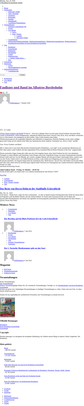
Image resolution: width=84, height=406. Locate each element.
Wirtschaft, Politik (14, 12)
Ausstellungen (12, 40)
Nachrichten (8, 10)
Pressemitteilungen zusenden (17, 67)
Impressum (7, 64)
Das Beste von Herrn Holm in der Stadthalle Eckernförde (30, 188)
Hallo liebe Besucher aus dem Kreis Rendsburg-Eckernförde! (24, 365)
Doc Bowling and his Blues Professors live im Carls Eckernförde (31, 219)
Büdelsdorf (11, 51)
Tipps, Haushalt (13, 14)
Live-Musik (12, 30)
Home (6, 8)
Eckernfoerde (12, 49)
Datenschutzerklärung (11, 69)
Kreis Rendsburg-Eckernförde (9, 326)
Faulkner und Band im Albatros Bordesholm (31, 87)
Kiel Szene (7, 269)
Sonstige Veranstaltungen (16, 242)
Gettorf (10, 54)
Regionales (11, 17)
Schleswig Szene (9, 273)
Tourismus (11, 15)
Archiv (10, 65)
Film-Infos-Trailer (22, 38)
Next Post (3, 175)
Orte (5, 45)
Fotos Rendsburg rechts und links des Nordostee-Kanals (22, 376)
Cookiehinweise (13, 71)
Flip (3, 92)
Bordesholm (12, 52)
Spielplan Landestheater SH (17, 27)
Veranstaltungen (9, 25)
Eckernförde (4, 328)
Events (10, 28)
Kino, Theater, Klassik (11, 182)
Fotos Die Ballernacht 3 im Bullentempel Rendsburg (21, 381)
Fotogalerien (8, 62)
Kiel (9, 60)
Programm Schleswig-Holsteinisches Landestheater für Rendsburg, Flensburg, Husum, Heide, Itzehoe (37, 370)
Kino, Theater (16, 34)
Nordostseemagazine (11, 271)
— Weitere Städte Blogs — (17, 58)
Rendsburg (11, 47)
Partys (14, 32)
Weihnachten (42, 42)
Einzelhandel (12, 21)
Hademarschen (13, 56)
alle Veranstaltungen (6, 283)
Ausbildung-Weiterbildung (16, 23)
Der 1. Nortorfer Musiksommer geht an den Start (24, 248)
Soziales (11, 19)
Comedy (19, 36)
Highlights (11, 211)
